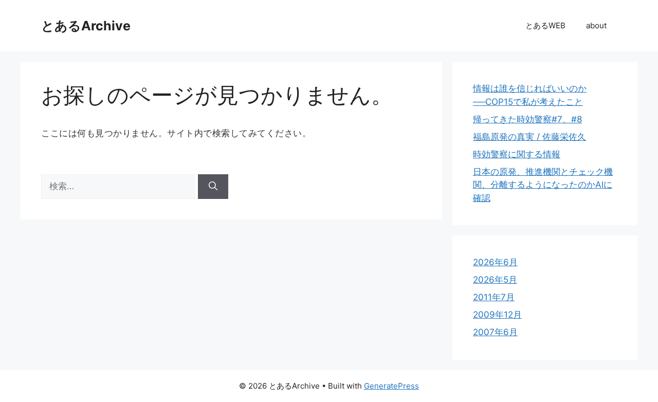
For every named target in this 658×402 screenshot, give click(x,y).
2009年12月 (497, 314)
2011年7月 (494, 297)
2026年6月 (495, 262)
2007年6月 (495, 332)
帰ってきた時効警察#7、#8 (527, 119)
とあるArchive (86, 25)
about (596, 25)
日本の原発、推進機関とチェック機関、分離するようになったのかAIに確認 (543, 185)
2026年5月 (495, 280)
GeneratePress (391, 386)
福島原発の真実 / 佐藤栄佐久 (529, 137)
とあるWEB (545, 25)
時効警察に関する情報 (516, 154)
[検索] (213, 186)
